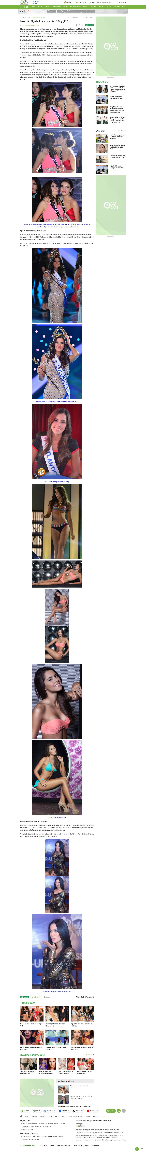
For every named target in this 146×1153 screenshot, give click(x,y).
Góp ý (52, 1145)
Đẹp (29, 17)
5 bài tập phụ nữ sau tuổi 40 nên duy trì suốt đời (117, 156)
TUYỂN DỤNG (96, 1145)
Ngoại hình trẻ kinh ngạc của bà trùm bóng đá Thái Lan (117, 147)
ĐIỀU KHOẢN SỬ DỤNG (81, 1145)
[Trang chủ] (23, 11)
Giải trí (65, 6)
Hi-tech (101, 6)
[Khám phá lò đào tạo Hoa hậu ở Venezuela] (82, 1037)
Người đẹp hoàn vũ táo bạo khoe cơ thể (55, 1025)
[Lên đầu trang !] (142, 1149)
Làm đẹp (60, 11)
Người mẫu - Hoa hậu (73, 11)
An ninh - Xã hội (53, 1116)
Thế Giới (109, 6)
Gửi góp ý (37, 997)
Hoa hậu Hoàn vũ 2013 (32, 25)
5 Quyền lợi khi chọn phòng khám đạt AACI (116, 167)
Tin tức (33, 6)
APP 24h (26, 1110)
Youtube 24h (94, 1110)
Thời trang (51, 11)
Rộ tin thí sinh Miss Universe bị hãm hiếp (31, 1048)
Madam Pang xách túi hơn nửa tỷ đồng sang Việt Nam (81, 1097)
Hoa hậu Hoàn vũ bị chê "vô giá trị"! (31, 1025)
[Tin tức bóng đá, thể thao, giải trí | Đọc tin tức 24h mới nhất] (24, 2)
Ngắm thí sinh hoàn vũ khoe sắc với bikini (82, 1025)
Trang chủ (23, 17)
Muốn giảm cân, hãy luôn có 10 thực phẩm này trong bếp (117, 136)
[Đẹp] (29, 11)
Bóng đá (48, 6)
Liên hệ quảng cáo (28, 1145)
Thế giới (42, 1116)
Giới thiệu (43, 1145)
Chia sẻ (90, 25)
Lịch (93, 2)
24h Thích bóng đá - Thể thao (79, 6)
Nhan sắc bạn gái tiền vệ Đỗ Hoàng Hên (79, 1087)
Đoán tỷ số (82, 2)
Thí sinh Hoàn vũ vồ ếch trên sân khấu (55, 1048)
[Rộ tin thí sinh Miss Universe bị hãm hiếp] (32, 1037)
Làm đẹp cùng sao (88, 11)
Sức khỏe (94, 6)
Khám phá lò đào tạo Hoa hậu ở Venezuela (82, 1048)
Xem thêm (89, 1055)
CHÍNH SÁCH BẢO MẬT (64, 1145)
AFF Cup (40, 6)
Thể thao (117, 6)
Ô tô (123, 6)
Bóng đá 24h (66, 1110)
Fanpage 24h (51, 1110)
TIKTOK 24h (79, 1110)
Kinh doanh (57, 6)
